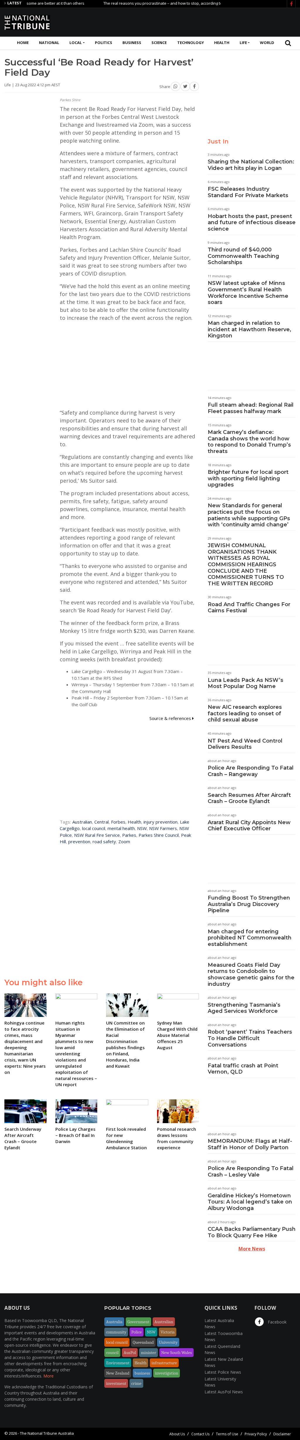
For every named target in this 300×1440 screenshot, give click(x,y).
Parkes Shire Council (159, 835)
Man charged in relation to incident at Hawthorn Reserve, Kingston (249, 329)
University (168, 1342)
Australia (114, 1321)
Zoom (124, 841)
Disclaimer (282, 1433)
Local (75, 42)
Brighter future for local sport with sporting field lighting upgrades (248, 478)
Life (243, 42)
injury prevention (161, 822)
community (116, 1332)
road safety (104, 841)
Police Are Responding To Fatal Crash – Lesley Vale (251, 1171)
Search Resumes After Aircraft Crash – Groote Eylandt (249, 798)
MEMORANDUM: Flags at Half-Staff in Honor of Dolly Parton (250, 1144)
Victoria (168, 1332)
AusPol (130, 1352)
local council (93, 828)
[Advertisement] (189, 21)
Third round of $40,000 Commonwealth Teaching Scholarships (243, 256)
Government (138, 1321)
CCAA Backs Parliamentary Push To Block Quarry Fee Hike (252, 1232)
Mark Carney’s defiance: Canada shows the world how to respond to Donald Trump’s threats (249, 441)
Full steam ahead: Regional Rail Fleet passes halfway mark (251, 408)
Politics (103, 42)
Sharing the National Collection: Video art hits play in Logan (251, 164)
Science (159, 42)
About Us (177, 1433)
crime (136, 1383)
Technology (190, 42)
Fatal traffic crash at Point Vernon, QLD (243, 1068)
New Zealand (117, 1373)
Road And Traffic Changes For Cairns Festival (249, 607)
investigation (166, 1373)
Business (131, 42)
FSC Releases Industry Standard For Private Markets (248, 192)
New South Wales (176, 1352)
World (267, 42)
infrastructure (164, 1362)
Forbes (118, 822)
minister (148, 1352)
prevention (79, 841)
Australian (82, 822)
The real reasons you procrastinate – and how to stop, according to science (149, 3)
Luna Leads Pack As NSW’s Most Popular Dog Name (245, 683)
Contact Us (200, 1433)
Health (221, 42)
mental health (121, 828)
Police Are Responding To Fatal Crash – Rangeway (251, 771)
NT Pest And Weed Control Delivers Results (245, 744)
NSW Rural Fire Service (97, 835)
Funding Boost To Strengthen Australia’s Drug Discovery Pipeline (249, 904)
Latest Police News (222, 1372)
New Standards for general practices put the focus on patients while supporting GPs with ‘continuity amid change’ (249, 515)
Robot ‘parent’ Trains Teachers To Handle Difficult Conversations (250, 1038)
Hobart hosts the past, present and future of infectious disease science (252, 222)
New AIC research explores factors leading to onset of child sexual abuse (245, 713)
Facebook (277, 1322)
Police (136, 1332)
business (142, 1373)
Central (101, 822)
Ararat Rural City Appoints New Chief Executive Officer (249, 825)
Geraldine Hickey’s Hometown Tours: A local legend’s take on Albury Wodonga (250, 1201)
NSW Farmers (163, 828)
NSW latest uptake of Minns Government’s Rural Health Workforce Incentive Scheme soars (248, 292)
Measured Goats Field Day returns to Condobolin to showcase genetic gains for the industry (251, 974)
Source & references (170, 718)
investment (116, 1383)
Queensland (143, 1342)
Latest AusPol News (223, 1392)
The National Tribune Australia (47, 1433)
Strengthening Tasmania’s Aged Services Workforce (244, 1008)
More (48, 1376)
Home (23, 42)
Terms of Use (227, 1433)
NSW (142, 828)
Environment (117, 1362)
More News (251, 1248)
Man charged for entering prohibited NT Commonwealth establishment (250, 937)
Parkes (129, 835)
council (112, 1352)
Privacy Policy (256, 1433)
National (49, 42)
